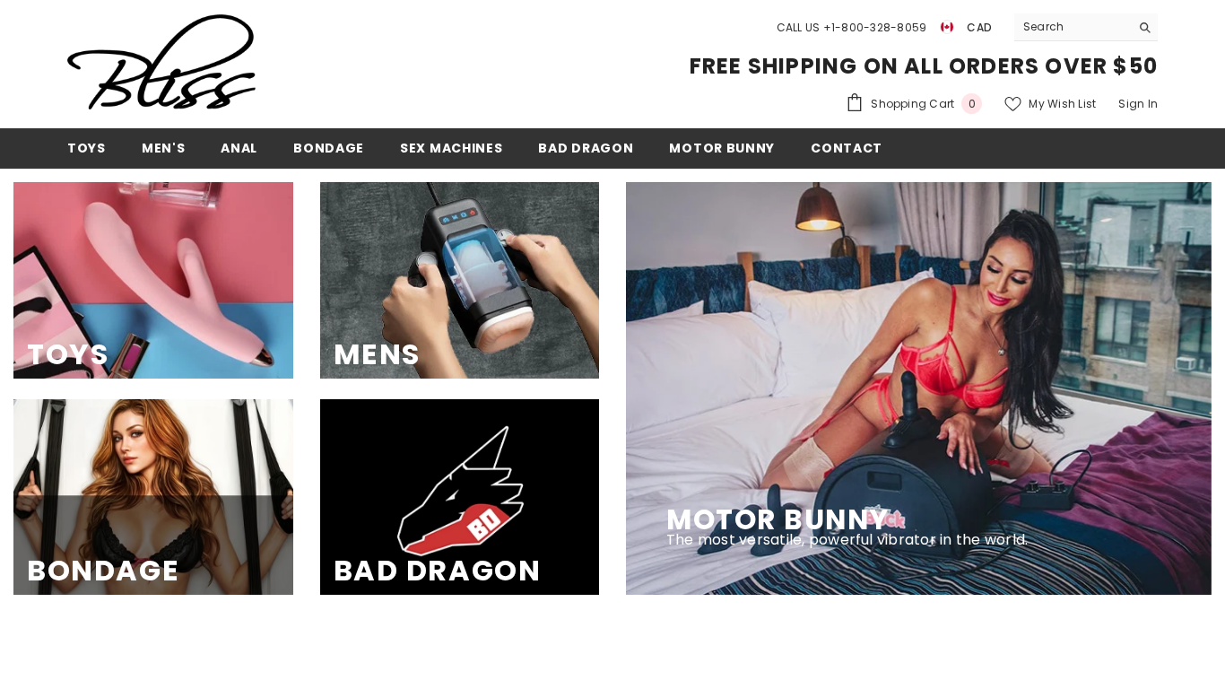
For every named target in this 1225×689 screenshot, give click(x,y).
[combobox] (1072, 26)
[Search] (1086, 27)
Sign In (1138, 103)
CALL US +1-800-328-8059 (852, 27)
